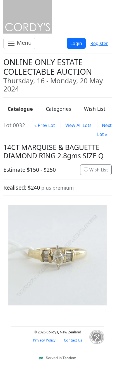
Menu (23, 42)
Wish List (98, 170)
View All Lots (78, 125)
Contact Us (73, 340)
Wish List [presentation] (95, 108)
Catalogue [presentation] (20, 108)
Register (99, 43)
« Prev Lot (44, 125)
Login (76, 43)
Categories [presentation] (58, 108)
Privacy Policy (44, 340)
